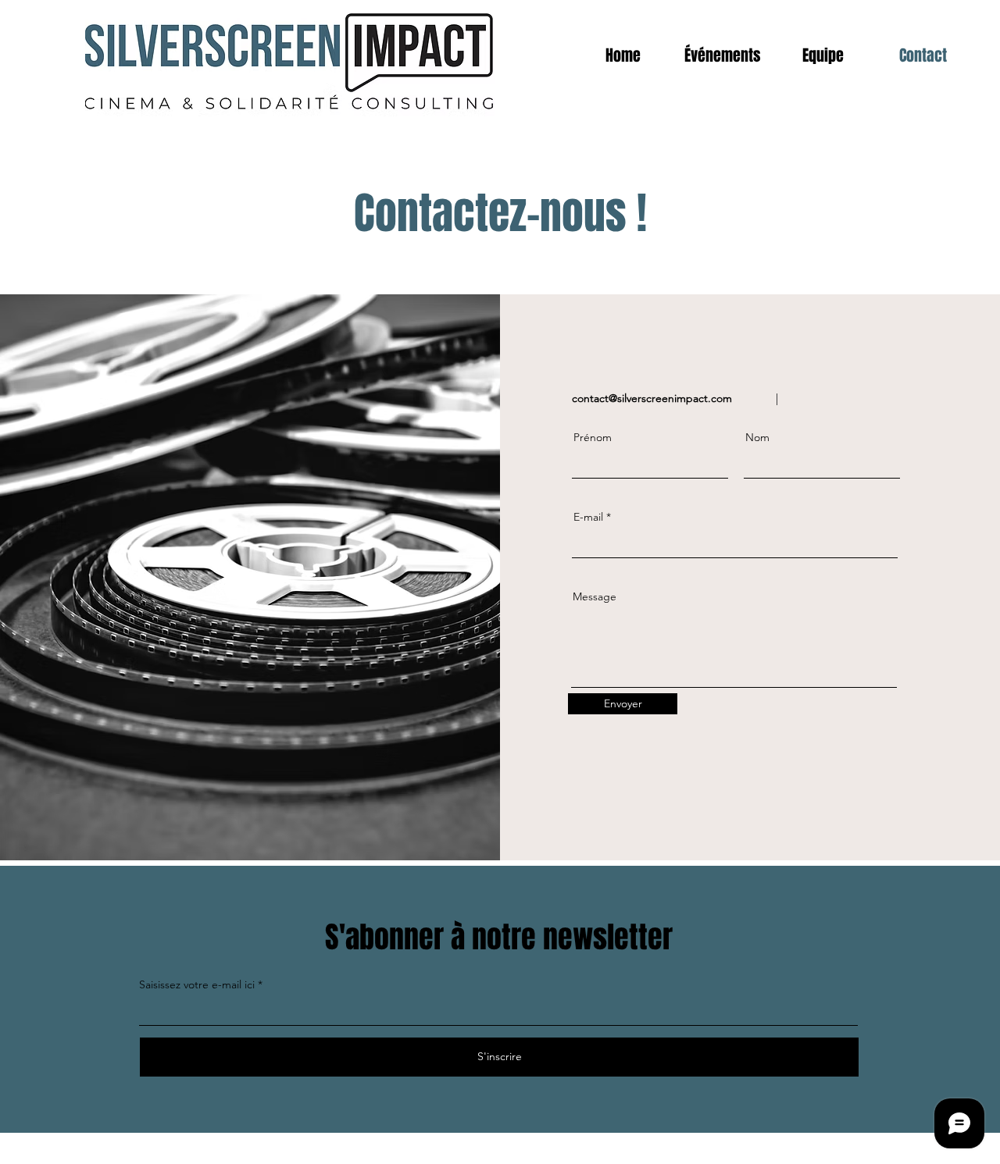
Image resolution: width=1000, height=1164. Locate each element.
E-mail (588, 516)
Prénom (592, 437)
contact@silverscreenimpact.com (652, 398)
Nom (757, 437)
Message (594, 596)
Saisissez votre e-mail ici (197, 984)
